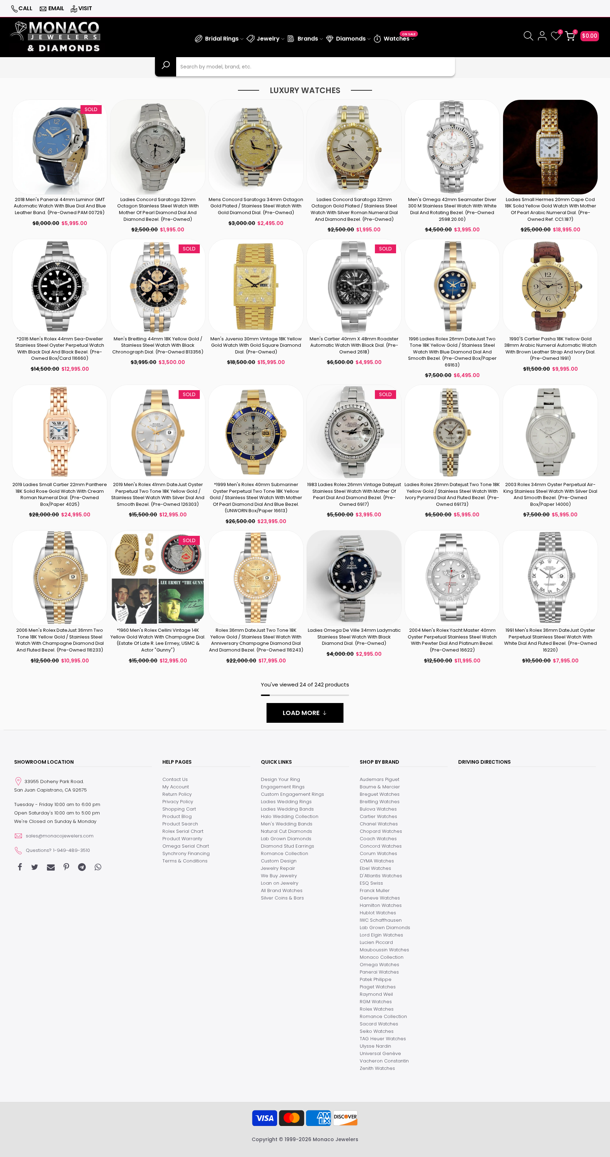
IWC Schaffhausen (381, 920)
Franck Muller (375, 890)
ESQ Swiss (371, 883)
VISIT (85, 8)
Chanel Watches (379, 823)
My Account (175, 786)
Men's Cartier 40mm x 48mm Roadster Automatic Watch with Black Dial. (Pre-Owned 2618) (354, 345)
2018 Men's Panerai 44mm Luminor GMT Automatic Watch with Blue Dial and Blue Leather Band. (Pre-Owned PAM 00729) (60, 206)
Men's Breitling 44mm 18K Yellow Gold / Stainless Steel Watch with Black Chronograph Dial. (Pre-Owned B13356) (157, 345)
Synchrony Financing (186, 853)
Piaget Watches (378, 986)
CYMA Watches (377, 861)
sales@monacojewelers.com (60, 835)
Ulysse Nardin (375, 1046)
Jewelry (268, 39)
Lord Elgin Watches (381, 935)
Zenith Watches (377, 1068)
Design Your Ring (280, 779)
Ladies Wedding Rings (286, 801)
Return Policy (177, 794)
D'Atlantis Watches (381, 875)
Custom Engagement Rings (292, 794)
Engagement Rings (283, 786)
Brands (308, 39)
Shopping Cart (179, 809)
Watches (399, 37)
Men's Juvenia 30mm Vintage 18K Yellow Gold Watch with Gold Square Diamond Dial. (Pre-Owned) (256, 345)
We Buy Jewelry (279, 875)
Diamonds (351, 39)
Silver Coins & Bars (282, 898)
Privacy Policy (177, 801)
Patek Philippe (375, 979)
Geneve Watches (380, 898)
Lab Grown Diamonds (286, 838)
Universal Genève (380, 1053)
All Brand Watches (282, 890)
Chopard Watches (381, 831)
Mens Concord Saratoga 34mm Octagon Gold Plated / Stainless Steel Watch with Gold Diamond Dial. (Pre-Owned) (256, 206)
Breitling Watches (380, 801)
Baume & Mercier (380, 786)
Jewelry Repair (278, 868)
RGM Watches (376, 1001)
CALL (25, 8)
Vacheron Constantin (384, 1061)
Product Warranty (182, 838)
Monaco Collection (381, 957)
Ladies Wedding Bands (287, 809)
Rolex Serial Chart (182, 831)
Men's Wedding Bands (286, 823)
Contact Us (175, 779)
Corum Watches (378, 853)
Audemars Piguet (379, 779)
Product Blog (177, 816)
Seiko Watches (377, 1031)
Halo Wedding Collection (289, 816)
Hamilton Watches (381, 905)
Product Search (180, 823)
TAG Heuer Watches (383, 1038)
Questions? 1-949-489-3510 (58, 850)
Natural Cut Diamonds (286, 831)
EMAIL (56, 8)
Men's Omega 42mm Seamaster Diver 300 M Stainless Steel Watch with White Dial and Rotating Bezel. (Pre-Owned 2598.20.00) (452, 209)
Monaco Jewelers (335, 1139)
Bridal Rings (222, 39)
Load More (301, 712)
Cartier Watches (378, 816)
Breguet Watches (380, 794)
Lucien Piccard (376, 942)
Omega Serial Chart (185, 846)
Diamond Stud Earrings (287, 846)
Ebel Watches (375, 868)
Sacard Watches (379, 1023)
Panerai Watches (379, 972)
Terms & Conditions (185, 861)
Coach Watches (378, 838)
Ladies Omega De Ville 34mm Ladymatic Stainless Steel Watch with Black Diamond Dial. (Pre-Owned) (354, 637)
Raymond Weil (376, 994)
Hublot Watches (378, 912)
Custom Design (279, 861)
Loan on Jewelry (279, 883)
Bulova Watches (378, 809)
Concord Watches (381, 846)
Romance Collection (284, 853)
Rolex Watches (377, 1009)
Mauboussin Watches (384, 949)
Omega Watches (379, 964)
